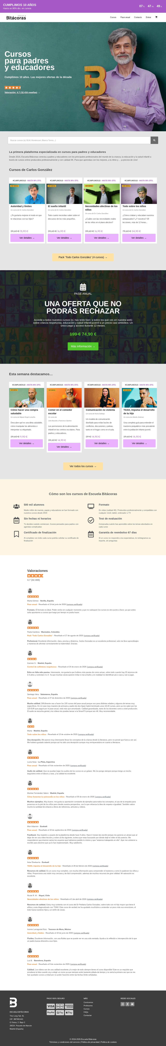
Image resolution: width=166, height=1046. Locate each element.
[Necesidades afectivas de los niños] (102, 194)
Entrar (148, 17)
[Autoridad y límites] (27, 194)
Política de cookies (109, 1042)
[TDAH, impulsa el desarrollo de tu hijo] (139, 398)
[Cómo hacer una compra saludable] (26, 398)
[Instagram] (123, 1004)
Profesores (88, 1006)
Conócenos (88, 1002)
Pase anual (125, 17)
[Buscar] (154, 140)
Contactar (88, 1015)
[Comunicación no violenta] (101, 398)
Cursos (113, 17)
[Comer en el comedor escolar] (64, 398)
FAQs (86, 1012)
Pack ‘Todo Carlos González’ (40, 636)
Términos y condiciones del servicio (64, 1042)
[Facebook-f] (127, 1004)
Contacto (138, 17)
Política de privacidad (90, 1042)
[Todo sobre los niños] (139, 194)
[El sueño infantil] (64, 194)
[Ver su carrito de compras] (156, 17)
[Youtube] (132, 1004)
